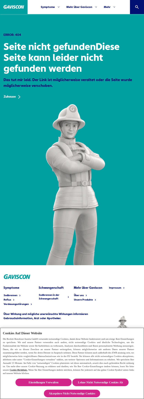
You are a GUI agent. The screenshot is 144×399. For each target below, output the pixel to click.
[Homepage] (14, 7)
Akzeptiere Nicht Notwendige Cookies (72, 393)
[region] (72, 363)
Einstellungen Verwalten (43, 382)
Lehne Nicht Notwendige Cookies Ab (100, 382)
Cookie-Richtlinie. (19, 370)
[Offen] (137, 7)
